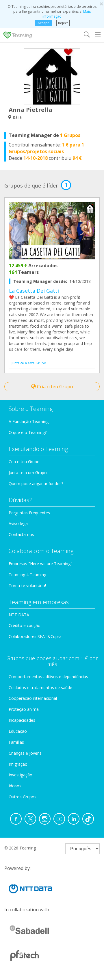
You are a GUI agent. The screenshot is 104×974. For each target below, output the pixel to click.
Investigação (20, 775)
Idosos (15, 786)
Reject (63, 23)
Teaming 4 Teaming (27, 574)
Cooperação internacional (33, 698)
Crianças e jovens (25, 753)
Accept (43, 23)
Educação (18, 731)
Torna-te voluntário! (27, 585)
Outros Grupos (22, 796)
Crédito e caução (24, 625)
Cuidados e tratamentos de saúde (40, 687)
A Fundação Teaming (29, 421)
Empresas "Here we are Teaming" (40, 563)
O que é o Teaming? (28, 432)
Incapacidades (22, 720)
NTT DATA (19, 614)
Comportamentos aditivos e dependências (48, 676)
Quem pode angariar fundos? (36, 483)
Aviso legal (19, 523)
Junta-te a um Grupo (28, 472)
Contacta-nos (21, 534)
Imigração (18, 764)
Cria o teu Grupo (54, 386)
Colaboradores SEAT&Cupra (35, 636)
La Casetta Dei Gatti (34, 290)
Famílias (16, 742)
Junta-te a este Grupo (29, 363)
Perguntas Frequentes (29, 512)
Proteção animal (24, 709)
